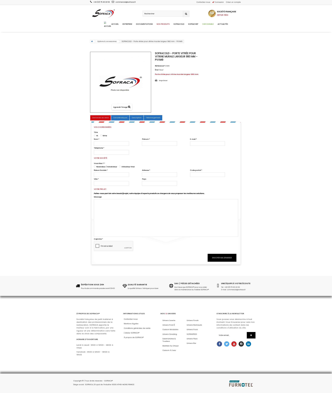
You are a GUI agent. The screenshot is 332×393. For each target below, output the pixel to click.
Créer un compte (233, 2)
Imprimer (163, 80)
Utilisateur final (128, 166)
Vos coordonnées (102, 127)
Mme (104, 135)
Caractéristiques (120, 117)
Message (98, 197)
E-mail (193, 139)
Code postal (196, 170)
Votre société (100, 158)
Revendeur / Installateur (106, 166)
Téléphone (99, 148)
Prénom (146, 139)
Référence (159, 66)
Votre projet (100, 189)
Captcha (98, 239)
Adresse (146, 170)
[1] (251, 335)
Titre (96, 132)
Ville (96, 179)
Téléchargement (153, 117)
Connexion (219, 2)
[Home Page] (91, 41)
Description (136, 117)
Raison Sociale (101, 170)
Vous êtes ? (99, 163)
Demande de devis (100, 117)
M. (97, 135)
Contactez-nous (203, 2)
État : (157, 70)
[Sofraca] (115, 13)
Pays (144, 179)
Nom (96, 139)
